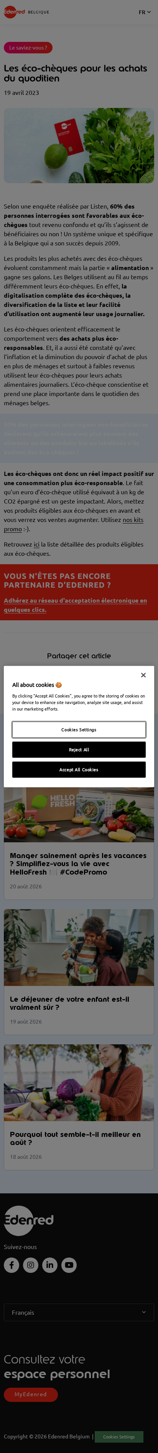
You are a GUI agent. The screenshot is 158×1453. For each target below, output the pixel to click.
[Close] (143, 674)
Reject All (79, 749)
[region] (79, 726)
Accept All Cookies (78, 769)
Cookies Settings (78, 729)
